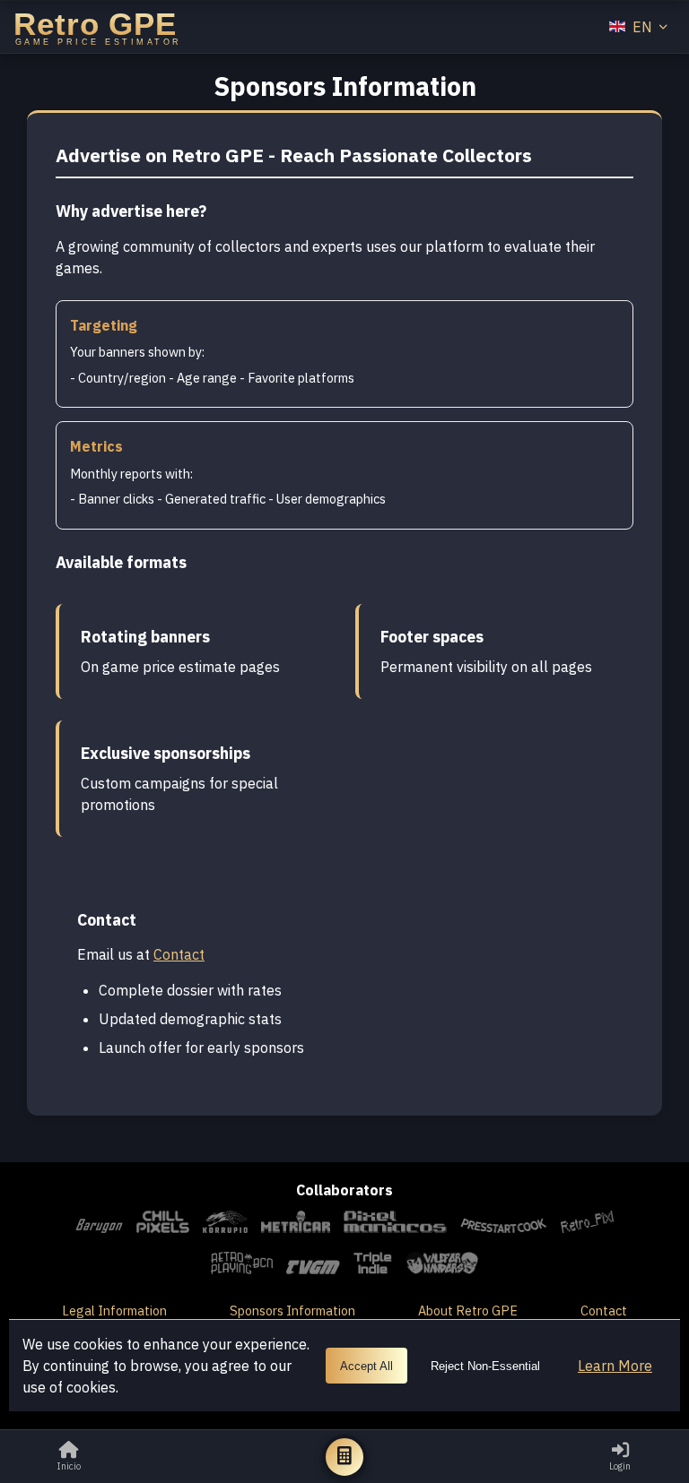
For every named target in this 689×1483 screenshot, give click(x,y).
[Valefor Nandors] (442, 1266)
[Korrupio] (226, 1224)
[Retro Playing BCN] (242, 1266)
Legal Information (114, 1310)
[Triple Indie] (372, 1266)
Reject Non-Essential (485, 1366)
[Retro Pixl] (587, 1224)
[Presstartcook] (504, 1224)
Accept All (366, 1366)
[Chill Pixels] (162, 1224)
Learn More (615, 1366)
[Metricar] (295, 1224)
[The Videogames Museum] (313, 1266)
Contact (179, 954)
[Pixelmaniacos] (395, 1224)
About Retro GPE (468, 1310)
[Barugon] (99, 1224)
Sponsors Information (292, 1310)
